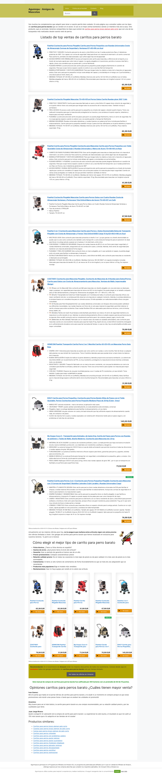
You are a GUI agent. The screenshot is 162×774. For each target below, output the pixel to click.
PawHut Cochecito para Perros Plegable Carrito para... (37, 602)
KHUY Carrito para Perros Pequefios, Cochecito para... (124, 645)
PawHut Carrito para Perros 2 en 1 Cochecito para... (102, 645)
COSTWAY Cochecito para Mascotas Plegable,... (35, 645)
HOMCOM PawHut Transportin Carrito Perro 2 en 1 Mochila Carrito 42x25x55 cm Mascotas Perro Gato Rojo (89, 345)
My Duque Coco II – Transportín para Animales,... (81, 645)
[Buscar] (94, 13)
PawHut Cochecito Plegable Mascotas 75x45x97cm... (59, 602)
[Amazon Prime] (129, 466)
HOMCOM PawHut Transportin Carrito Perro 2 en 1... (59, 645)
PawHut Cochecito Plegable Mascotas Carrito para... (102, 602)
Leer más (124, 771)
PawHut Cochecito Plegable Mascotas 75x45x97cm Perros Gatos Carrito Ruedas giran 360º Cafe (87, 99)
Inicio (67, 8)
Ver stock (127, 88)
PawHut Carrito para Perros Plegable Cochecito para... (81, 602)
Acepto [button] (117, 771)
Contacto (93, 8)
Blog (101, 8)
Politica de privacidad (80, 8)
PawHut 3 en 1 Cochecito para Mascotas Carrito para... (123, 602)
